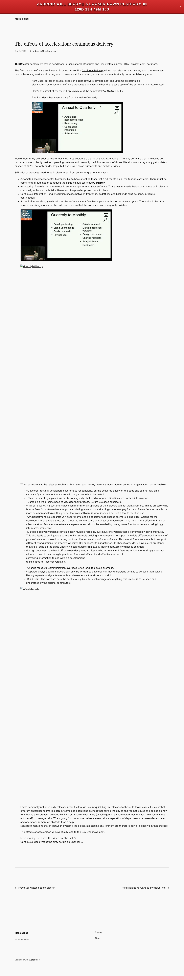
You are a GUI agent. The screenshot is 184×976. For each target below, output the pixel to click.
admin (36, 51)
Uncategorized (49, 51)
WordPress (34, 959)
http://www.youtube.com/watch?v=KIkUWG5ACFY (94, 91)
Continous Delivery (92, 70)
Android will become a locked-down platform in (92, 4)
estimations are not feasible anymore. (128, 498)
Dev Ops (86, 832)
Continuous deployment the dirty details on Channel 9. (51, 841)
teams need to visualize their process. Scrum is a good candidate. (84, 501)
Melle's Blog (22, 18)
